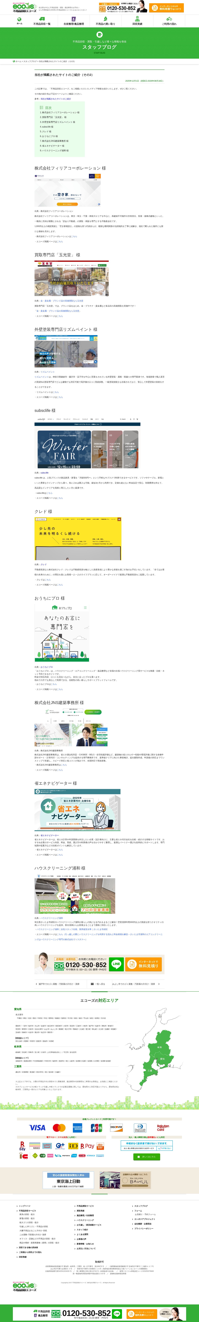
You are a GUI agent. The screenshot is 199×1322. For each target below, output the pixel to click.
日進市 (30, 1029)
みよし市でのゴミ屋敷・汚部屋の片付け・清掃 (133, 984)
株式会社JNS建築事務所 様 (55, 141)
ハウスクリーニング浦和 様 (55, 150)
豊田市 (49, 1032)
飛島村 (75, 1029)
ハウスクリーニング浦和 (52, 918)
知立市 (43, 1032)
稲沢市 (30, 1026)
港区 (75, 1018)
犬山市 (37, 1026)
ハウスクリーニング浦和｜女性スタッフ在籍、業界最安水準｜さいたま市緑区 (72, 929)
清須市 (72, 1026)
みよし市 (54, 1029)
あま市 (46, 1029)
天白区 (103, 1018)
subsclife (44, 473)
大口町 (100, 1029)
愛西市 (18, 1026)
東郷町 (61, 1029)
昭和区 (51, 1018)
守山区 (86, 1018)
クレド (44, 564)
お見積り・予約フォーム (145, 1214)
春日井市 (50, 1026)
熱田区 (63, 1018)
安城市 (18, 1032)
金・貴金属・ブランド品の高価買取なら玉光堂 (62, 301)
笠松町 (24, 1052)
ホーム (18, 61)
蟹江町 (88, 1029)
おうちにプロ (47, 667)
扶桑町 (107, 1029)
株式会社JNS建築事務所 (52, 750)
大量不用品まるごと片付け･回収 (33, 1230)
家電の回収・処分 (27, 1218)
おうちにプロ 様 (50, 136)
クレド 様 (46, 131)
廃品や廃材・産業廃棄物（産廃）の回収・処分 (39, 1243)
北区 (29, 1018)
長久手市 (68, 1029)
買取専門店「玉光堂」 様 (54, 117)
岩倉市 (43, 1026)
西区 (34, 1018)
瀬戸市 (91, 1026)
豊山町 (94, 1029)
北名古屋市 (39, 1029)
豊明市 (24, 1029)
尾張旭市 (58, 1026)
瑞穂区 (57, 1018)
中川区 (70, 1018)
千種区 (19, 1018)
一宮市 (24, 1026)
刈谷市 (30, 1032)
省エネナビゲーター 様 (53, 146)
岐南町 (18, 1052)
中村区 (39, 1018)
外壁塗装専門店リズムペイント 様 (58, 122)
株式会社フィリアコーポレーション (57, 211)
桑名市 (18, 1072)
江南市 (78, 1026)
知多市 (97, 1026)
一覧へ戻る (100, 984)
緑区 (91, 1018)
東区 (25, 1018)
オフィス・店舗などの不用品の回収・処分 (37, 1239)
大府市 (65, 1026)
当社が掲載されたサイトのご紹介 (56, 99)
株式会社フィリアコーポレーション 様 (60, 112)
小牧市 (84, 1026)
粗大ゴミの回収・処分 (28, 1222)
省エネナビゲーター (50, 835)
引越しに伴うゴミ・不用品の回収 (33, 1226)
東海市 (110, 1026)
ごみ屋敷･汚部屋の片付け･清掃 (32, 1235)
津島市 (104, 1026)
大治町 (81, 1029)
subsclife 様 (47, 127)
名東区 (97, 1018)
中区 (45, 1018)
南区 (80, 1018)
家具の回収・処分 (27, 1214)
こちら (74, 236)
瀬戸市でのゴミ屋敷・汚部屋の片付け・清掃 (59, 984)
